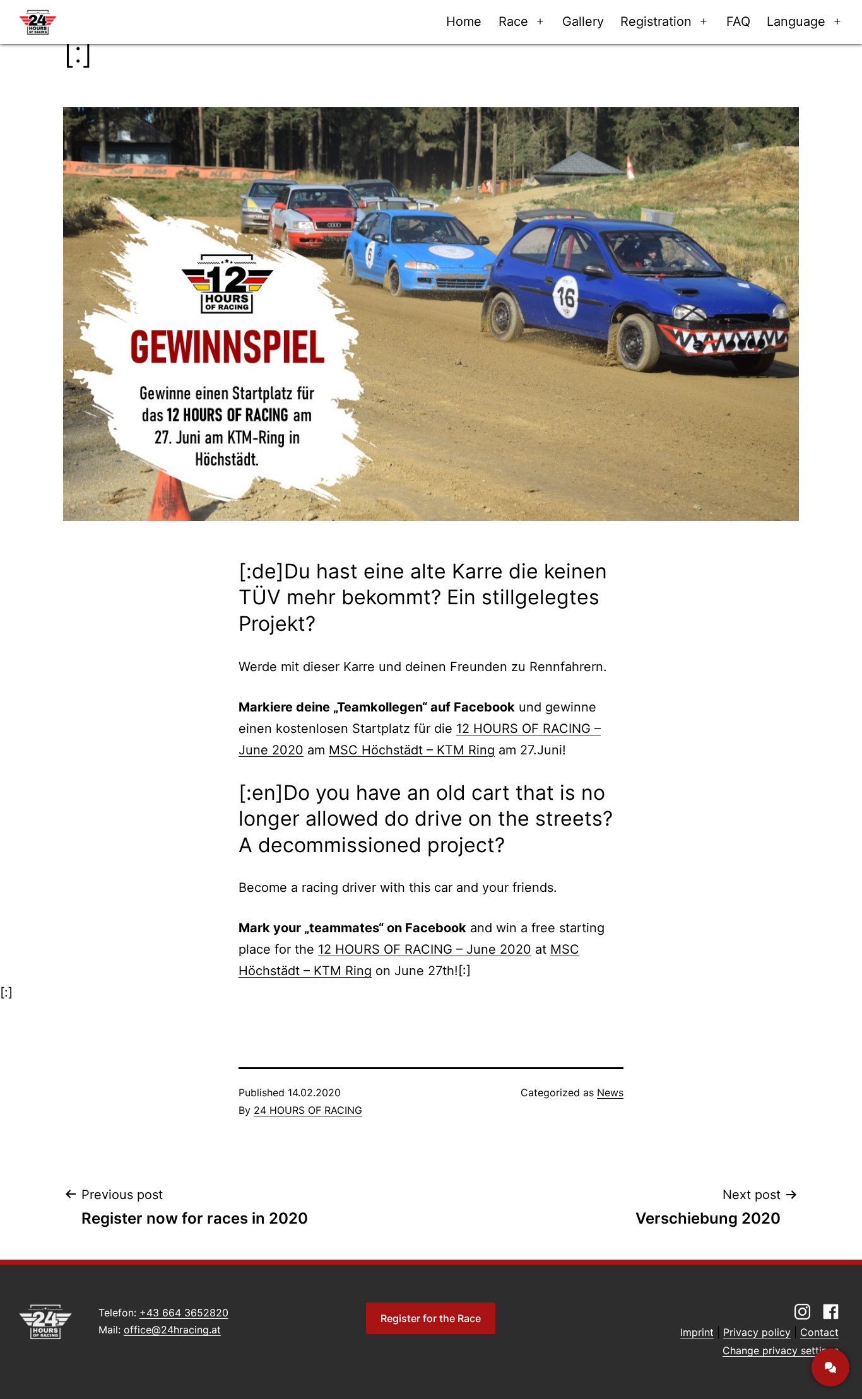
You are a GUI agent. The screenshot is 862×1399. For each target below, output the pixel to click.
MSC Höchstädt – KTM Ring (412, 750)
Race (513, 21)
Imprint (697, 1332)
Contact (819, 1332)
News (610, 1092)
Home (463, 21)
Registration (656, 21)
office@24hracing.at (172, 1329)
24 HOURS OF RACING (308, 1110)
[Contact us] (830, 1367)
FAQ (738, 21)
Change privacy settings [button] (781, 1350)
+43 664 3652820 (183, 1312)
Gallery (583, 21)
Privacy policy (757, 1332)
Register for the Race (431, 1318)
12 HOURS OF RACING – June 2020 (424, 949)
